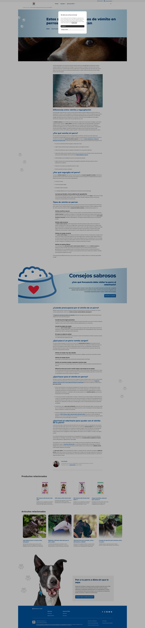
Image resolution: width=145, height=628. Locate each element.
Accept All (63, 26)
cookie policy (74, 22)
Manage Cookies (64, 29)
